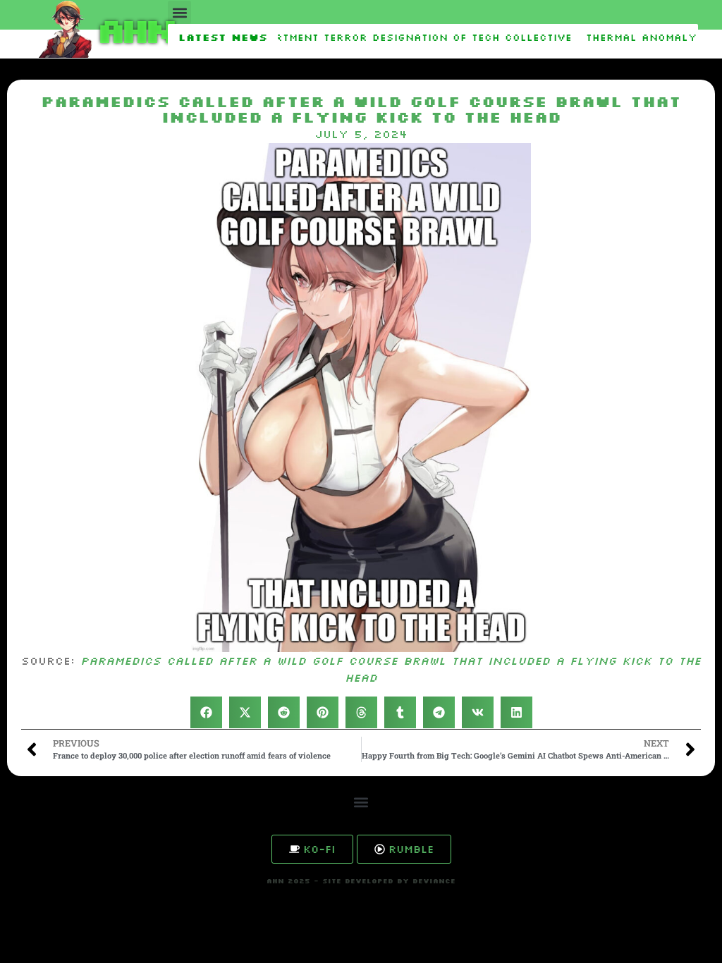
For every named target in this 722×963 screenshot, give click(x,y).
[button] (179, 12)
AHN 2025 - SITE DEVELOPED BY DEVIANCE (361, 881)
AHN (134, 29)
